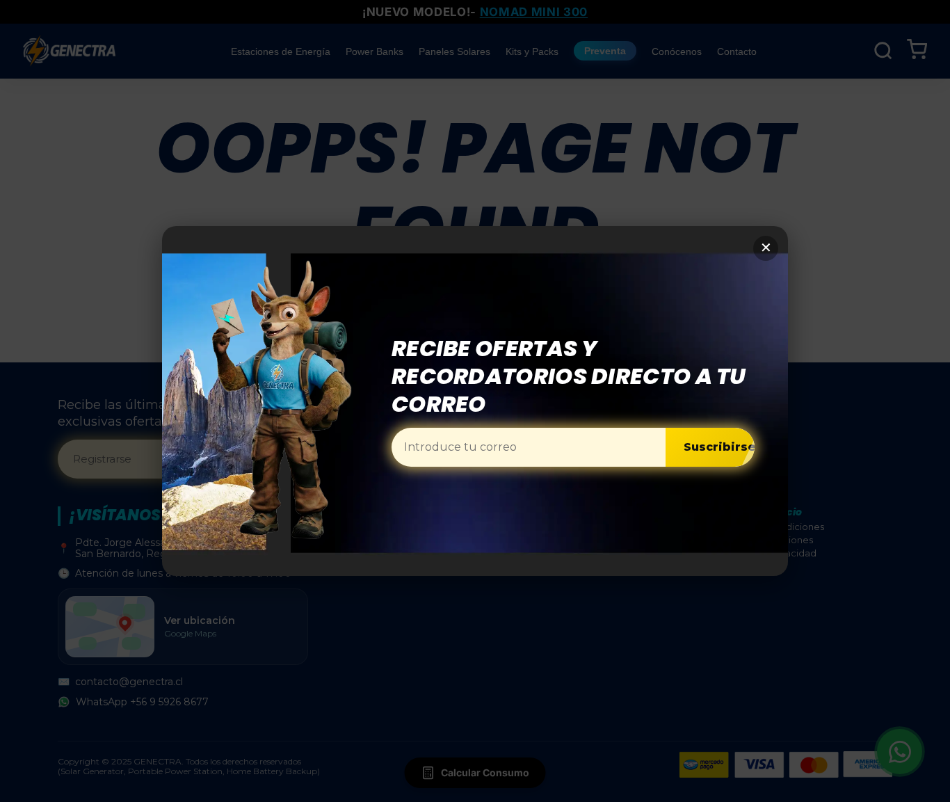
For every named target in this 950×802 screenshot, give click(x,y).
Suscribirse (719, 447)
